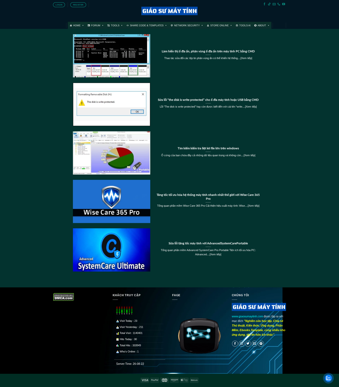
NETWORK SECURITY (187, 25)
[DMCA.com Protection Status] (63, 296)
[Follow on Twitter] (248, 344)
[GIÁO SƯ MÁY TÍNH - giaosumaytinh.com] (169, 11)
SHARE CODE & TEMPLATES (146, 25)
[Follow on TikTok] (269, 4)
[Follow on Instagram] (242, 344)
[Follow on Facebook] (264, 4)
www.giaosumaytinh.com (247, 316)
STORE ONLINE (219, 25)
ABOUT (262, 25)
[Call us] (278, 4)
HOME (77, 25)
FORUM (95, 25)
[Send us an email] (274, 4)
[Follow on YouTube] (283, 4)
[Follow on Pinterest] (261, 344)
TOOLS (115, 25)
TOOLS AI (245, 25)
